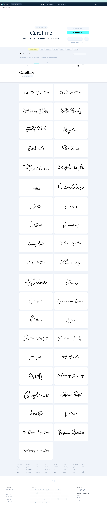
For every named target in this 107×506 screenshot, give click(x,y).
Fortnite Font (9, 501)
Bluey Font (8, 497)
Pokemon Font (9, 494)
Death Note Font (9, 489)
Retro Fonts (41, 496)
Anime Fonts (54, 499)
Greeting (76, 49)
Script (42, 49)
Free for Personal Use (33, 49)
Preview (82, 64)
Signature (56, 49)
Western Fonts (34, 499)
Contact (79, 499)
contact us (66, 1)
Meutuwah (77, 53)
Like (76, 39)
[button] (96, 4)
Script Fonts (50, 489)
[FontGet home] (5, 4)
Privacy (78, 495)
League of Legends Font (11, 492)
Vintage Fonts (33, 496)
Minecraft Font (9, 491)
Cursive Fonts (43, 489)
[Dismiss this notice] (92, 1)
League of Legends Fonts (44, 499)
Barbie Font (8, 499)
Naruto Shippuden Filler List (36, 502)
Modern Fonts (57, 492)
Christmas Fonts (56, 496)
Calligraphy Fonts (34, 489)
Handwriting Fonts (42, 492)
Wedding (62, 49)
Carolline (43, 56)
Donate (84, 53)
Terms (78, 497)
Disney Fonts (46, 502)
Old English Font (62, 499)
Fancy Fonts (58, 489)
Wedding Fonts (65, 496)
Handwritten (48, 49)
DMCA (78, 500)
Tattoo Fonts (33, 492)
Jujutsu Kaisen (9, 496)
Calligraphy (69, 49)
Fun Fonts (48, 496)
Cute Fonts (50, 492)
